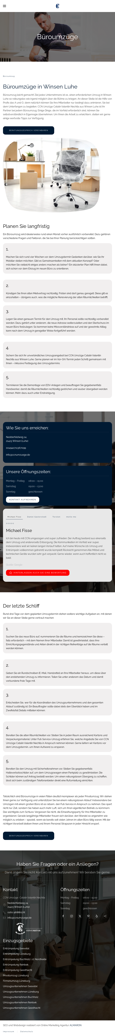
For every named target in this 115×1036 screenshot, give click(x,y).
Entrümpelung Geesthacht (17, 970)
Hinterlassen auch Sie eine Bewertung (40, 573)
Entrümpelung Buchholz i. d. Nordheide (24, 959)
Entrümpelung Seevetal (16, 948)
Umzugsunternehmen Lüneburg (21, 991)
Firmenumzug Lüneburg (16, 980)
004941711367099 (16, 447)
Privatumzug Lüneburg (16, 975)
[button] (4, 6)
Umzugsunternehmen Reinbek (20, 1002)
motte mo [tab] (71, 517)
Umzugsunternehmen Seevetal (20, 986)
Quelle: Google (14, 564)
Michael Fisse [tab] (14, 517)
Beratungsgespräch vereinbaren (28, 130)
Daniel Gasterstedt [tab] (37, 517)
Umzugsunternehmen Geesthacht (21, 1007)
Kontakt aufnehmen (22, 499)
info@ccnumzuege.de (18, 454)
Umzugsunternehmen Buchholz (20, 997)
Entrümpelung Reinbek (15, 964)
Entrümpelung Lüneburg (17, 953)
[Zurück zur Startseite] (57, 6)
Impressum (8, 1032)
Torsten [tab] (56, 517)
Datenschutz (26, 1032)
